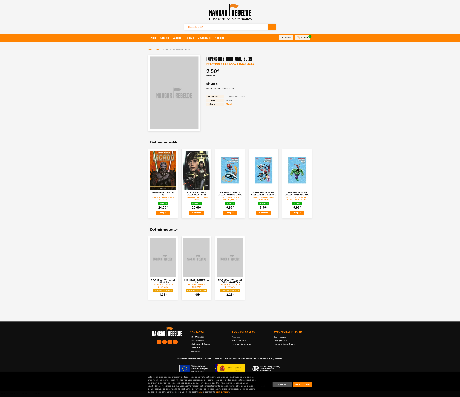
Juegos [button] (177, 37)
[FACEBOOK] (175, 342)
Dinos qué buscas (281, 340)
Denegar (282, 384)
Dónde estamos (197, 347)
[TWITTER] (169, 342)
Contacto (197, 332)
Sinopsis (212, 83)
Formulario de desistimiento (285, 344)
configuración (222, 392)
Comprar (163, 213)
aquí (200, 392)
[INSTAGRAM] (164, 342)
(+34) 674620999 (197, 337)
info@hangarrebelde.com (201, 344)
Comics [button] (164, 37)
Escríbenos (195, 351)
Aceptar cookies (302, 384)
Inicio (150, 49)
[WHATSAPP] (159, 342)
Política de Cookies (239, 340)
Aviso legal (236, 337)
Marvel (159, 49)
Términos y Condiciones (241, 344)
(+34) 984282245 (197, 340)
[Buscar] (272, 27)
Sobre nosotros (280, 337)
